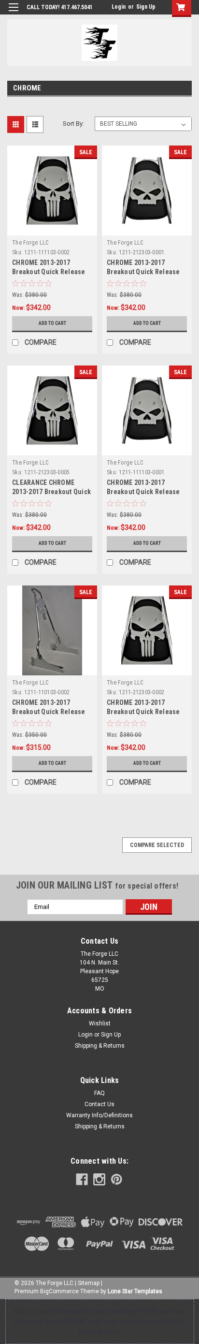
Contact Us (99, 1104)
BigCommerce (59, 1291)
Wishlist (100, 1023)
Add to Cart (52, 323)
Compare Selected (157, 845)
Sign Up (146, 6)
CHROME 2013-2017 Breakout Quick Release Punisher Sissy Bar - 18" (48, 712)
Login (119, 6)
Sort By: (73, 123)
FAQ (99, 1093)
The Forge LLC (30, 242)
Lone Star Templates (135, 1291)
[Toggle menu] (13, 13)
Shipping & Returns (100, 1045)
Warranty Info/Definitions (99, 1115)
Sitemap (89, 1283)
